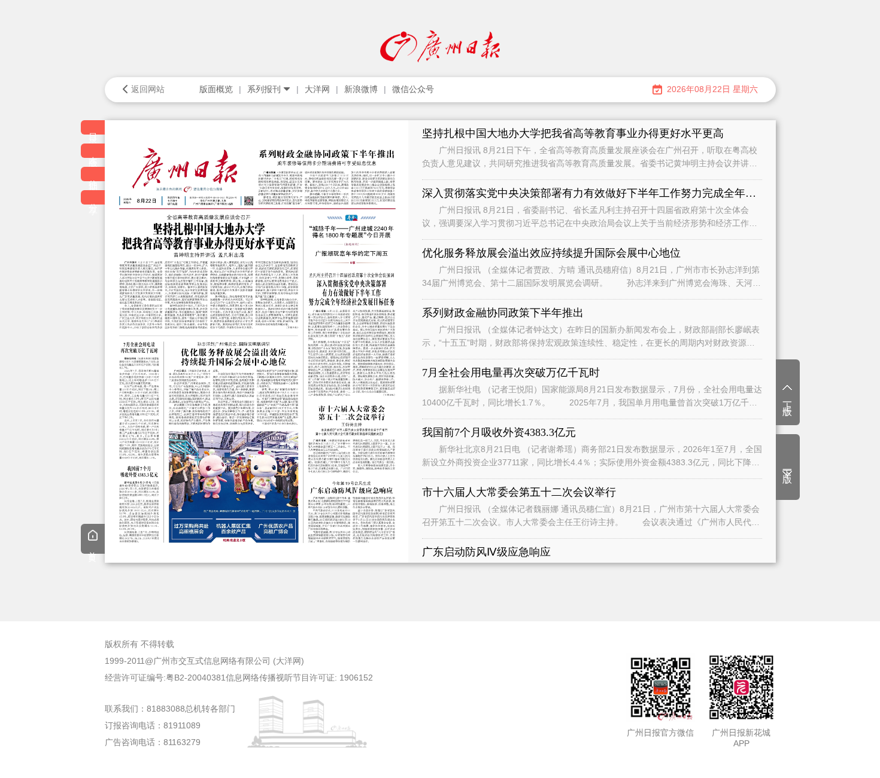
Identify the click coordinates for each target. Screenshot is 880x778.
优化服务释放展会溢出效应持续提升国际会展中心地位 (551, 253)
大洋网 (317, 89)
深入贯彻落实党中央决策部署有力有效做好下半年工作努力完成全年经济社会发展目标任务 (592, 193)
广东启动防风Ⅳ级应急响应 (486, 552)
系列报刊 (264, 89)
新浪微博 (361, 89)
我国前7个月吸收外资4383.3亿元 (499, 432)
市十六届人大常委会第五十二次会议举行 (519, 492)
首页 (93, 547)
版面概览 (216, 89)
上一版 (787, 398)
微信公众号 (413, 89)
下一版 (787, 465)
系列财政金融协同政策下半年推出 (503, 313)
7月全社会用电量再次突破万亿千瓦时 (511, 373)
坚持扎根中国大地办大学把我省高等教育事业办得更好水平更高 (573, 133)
